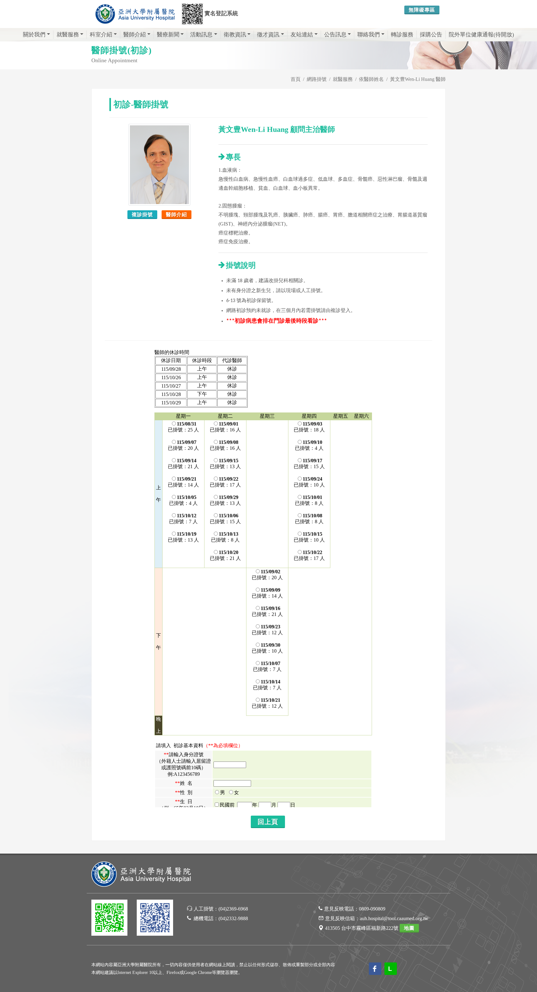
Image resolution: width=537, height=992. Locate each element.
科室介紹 (101, 34)
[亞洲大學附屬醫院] (134, 14)
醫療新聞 (168, 34)
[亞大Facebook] (155, 918)
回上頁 (268, 822)
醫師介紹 (134, 34)
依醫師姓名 (371, 79)
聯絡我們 (368, 34)
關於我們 (34, 34)
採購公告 (431, 34)
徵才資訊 (268, 34)
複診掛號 (142, 214)
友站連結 (302, 34)
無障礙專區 (422, 9)
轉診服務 (402, 34)
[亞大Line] (109, 918)
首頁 (296, 79)
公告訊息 (335, 34)
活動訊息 (201, 34)
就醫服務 (68, 34)
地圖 (409, 928)
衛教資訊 (235, 34)
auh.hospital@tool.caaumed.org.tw (394, 918)
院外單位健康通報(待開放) (481, 34)
